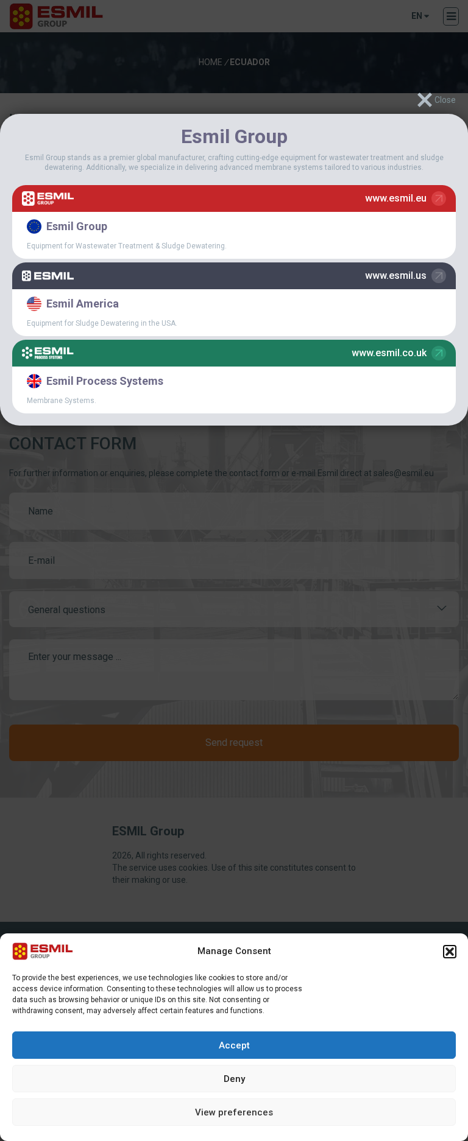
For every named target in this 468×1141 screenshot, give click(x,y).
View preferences (234, 1112)
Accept (234, 1045)
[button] (450, 952)
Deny (234, 1078)
